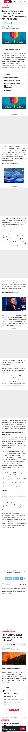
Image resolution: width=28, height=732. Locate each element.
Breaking (4, 631)
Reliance (9, 572)
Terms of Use (12, 729)
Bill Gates (9, 571)
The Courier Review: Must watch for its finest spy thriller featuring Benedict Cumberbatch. (13, 370)
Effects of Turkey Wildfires (12, 693)
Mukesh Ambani (20, 571)
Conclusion (8, 90)
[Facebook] (22, 584)
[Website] (20, 584)
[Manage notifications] (3, 728)
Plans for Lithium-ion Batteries (13, 80)
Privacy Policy (5, 729)
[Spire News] (10, 1)
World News (5, 7)
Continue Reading (14, 710)
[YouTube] (24, 584)
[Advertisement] (14, 130)
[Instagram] (25, 584)
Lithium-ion (14, 571)
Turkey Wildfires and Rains (10, 691)
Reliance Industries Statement (13, 83)
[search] (18, 1)
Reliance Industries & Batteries (11, 77)
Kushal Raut (8, 26)
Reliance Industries (15, 572)
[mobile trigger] (3, 1)
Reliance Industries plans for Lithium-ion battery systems (14, 86)
